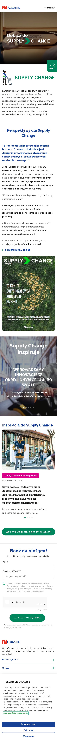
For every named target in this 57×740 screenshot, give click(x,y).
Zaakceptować (28, 724)
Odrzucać (28, 730)
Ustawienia (28, 736)
